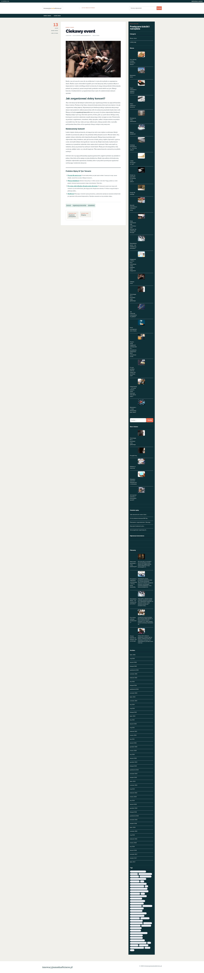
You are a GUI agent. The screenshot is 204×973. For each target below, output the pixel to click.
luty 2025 (132, 681)
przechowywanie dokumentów (137, 915)
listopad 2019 (133, 766)
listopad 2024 (133, 685)
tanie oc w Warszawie (135, 925)
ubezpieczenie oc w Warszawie (137, 940)
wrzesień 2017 (133, 854)
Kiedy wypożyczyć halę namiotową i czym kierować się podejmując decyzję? (133, 226)
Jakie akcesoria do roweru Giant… (138, 514)
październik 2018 (134, 815)
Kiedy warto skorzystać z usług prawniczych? (133, 564)
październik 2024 (134, 689)
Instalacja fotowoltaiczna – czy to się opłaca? (133, 147)
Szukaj (159, 8)
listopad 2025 (133, 666)
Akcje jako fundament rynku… (137, 526)
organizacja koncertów (79, 205)
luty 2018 (132, 846)
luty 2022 (132, 720)
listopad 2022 (133, 712)
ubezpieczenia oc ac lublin (136, 935)
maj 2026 (132, 658)
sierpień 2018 (133, 823)
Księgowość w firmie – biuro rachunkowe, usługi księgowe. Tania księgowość (133, 265)
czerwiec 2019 (133, 785)
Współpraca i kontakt (197, 1)
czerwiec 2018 (133, 831)
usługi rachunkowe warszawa (137, 947)
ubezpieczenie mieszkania (136, 937)
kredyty (142, 893)
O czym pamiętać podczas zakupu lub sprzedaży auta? (132, 371)
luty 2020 (132, 754)
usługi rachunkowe (144, 945)
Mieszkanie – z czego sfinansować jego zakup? (133, 410)
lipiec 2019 (132, 781)
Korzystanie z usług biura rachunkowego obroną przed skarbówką (133, 583)
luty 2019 (132, 800)
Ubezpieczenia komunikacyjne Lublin (139, 932)
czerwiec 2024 (133, 700)
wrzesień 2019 (133, 773)
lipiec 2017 (132, 862)
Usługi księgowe (134, 945)
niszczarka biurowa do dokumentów (138, 896)
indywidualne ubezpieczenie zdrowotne (139, 891)
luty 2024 (132, 704)
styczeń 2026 (133, 662)
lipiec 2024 (132, 697)
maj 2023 (132, 708)
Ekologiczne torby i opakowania (133, 119)
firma (146, 886)
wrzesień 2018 (133, 819)
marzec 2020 (133, 750)
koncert (68, 205)
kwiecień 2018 (133, 839)
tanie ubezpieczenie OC (136, 928)
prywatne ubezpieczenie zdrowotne (138, 913)
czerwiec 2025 (133, 674)
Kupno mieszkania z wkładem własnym (133, 90)
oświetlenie (91, 205)
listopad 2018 (133, 812)
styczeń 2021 (133, 743)
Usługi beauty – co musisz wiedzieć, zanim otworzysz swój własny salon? (133, 391)
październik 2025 (134, 670)
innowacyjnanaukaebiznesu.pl (57, 967)
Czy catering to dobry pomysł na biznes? (133, 62)
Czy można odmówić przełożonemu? (133, 620)
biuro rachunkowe (134, 876)
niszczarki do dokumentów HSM (137, 900)
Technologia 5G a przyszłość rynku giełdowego (133, 297)
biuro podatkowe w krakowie (145, 873)
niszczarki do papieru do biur (137, 903)
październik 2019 (134, 769)
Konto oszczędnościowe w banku (133, 329)
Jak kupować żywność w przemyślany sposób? (133, 497)
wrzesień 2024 (133, 693)
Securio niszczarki (145, 918)
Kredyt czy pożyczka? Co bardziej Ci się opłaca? (133, 178)
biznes (142, 881)
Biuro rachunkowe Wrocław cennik (138, 878)
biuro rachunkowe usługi (145, 876)
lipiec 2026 (132, 654)
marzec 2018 (133, 842)
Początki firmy (133, 455)
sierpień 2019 (133, 777)
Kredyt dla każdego (132, 193)
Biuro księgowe (134, 873)
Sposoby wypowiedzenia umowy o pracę (133, 208)
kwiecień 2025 (133, 677)
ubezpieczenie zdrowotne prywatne (138, 942)
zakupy (132, 950)
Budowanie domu (133, 76)
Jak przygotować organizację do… (138, 530)
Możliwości (71, 194)
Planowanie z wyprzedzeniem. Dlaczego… (140, 522)
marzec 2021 (133, 735)
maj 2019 (132, 789)
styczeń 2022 (133, 723)
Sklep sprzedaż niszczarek (136, 920)
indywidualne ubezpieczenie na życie (139, 888)
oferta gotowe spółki (147, 905)
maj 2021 (132, 727)
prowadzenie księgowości (136, 910)
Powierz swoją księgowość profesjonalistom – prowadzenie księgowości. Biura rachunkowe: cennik (133, 349)
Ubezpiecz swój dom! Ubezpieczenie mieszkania (133, 482)
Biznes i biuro (47, 15)
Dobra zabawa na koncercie (132, 105)
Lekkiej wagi (57, 15)
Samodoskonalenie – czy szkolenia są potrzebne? (133, 246)
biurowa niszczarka (135, 881)
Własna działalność (73, 181)
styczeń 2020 (133, 758)
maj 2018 (132, 835)
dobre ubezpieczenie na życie (137, 886)
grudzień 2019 (133, 762)
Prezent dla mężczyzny (74, 175)
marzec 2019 (133, 796)
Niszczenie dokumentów (136, 905)
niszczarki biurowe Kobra (136, 898)
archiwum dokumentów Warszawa (138, 871)
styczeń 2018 (133, 850)
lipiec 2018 (132, 827)
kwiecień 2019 (133, 792)
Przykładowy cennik (135, 918)
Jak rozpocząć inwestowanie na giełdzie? (133, 314)
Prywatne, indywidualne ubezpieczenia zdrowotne (83, 186)
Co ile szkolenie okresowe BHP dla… (139, 518)
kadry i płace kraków (135, 893)
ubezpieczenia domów (135, 930)
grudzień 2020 (133, 746)
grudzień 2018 (133, 808)
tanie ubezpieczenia (146, 925)
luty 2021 (132, 739)
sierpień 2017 (133, 858)
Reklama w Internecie (133, 467)
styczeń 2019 (133, 804)
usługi (149, 942)
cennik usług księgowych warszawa (138, 883)
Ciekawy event (132, 282)
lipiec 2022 (132, 716)
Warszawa (147, 947)
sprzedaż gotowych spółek (136, 923)
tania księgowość (147, 923)
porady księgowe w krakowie (137, 908)
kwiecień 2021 (133, 731)
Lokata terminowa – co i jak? (133, 162)
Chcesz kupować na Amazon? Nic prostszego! (133, 638)
